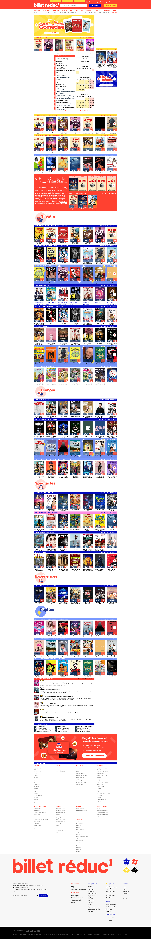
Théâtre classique (38, 770)
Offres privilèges (111, 5)
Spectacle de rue (80, 784)
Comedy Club (67, 10)
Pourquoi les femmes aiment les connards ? (51, 696)
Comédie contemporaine (62, 768)
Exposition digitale (101, 816)
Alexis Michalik (110, 907)
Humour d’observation (102, 782)
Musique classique (60, 808)
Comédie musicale (80, 768)
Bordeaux (73, 13)
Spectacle (79, 10)
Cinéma (78, 827)
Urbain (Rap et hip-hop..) (61, 830)
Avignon (55, 13)
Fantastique (37, 779)
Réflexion (36, 792)
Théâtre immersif (38, 795)
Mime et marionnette (81, 775)
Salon (77, 844)
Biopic (35, 782)
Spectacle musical (80, 773)
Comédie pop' (59, 770)
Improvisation (100, 773)
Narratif (99, 797)
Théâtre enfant (37, 808)
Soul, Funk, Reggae (60, 821)
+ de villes (105, 13)
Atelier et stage (80, 822)
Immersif (78, 849)
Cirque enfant (37, 825)
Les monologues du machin (47, 717)
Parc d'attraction (80, 829)
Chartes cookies (64, 934)
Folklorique (58, 823)
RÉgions (114, 13)
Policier (36, 801)
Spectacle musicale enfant (40, 829)
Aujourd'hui (85, 56)
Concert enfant (37, 814)
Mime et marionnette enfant (41, 819)
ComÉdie (46, 10)
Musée (98, 808)
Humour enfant (37, 810)
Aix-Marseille (64, 13)
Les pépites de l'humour (110, 896)
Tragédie (36, 775)
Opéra (77, 771)
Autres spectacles (94, 909)
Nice (99, 13)
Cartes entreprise (77, 898)
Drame (35, 773)
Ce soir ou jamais (44, 682)
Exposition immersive (102, 812)
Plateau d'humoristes (102, 775)
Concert (98, 10)
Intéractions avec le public (103, 793)
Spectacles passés (94, 907)
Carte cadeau (56, 1)
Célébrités (36, 793)
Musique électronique (61, 818)
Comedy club (100, 770)
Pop (56, 829)
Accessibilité (97, 934)
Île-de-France (45, 13)
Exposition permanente (102, 810)
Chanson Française (60, 812)
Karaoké (78, 845)
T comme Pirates (44, 711)
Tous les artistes (111, 905)
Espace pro (75, 896)
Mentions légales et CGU (51, 934)
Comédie (91, 889)
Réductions (79, 1)
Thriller (35, 803)
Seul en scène (37, 771)
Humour (56, 10)
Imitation (99, 792)
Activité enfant (37, 827)
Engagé (36, 799)
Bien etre (78, 847)
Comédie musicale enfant (40, 812)
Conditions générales (19, 934)
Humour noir (100, 784)
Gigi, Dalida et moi (44, 704)
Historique (36, 781)
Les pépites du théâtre (110, 892)
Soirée (78, 831)
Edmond (42, 689)
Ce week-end (110, 918)
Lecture (36, 788)
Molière (108, 911)
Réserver (73, 189)
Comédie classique (60, 771)
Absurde (99, 788)
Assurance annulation (78, 889)
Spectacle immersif (81, 782)
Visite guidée (79, 834)
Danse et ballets (80, 777)
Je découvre (63, 203)
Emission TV (79, 825)
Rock (57, 827)
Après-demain (85, 61)
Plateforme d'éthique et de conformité (81, 934)
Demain (85, 59)
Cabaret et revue (80, 770)
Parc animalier (79, 840)
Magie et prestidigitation (82, 779)
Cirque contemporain (81, 810)
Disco (57, 832)
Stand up (99, 777)
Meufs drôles (100, 781)
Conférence (79, 833)
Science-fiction (37, 784)
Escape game (79, 823)
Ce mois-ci (109, 920)
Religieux (58, 814)
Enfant (89, 10)
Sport (77, 838)
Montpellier (92, 13)
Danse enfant (37, 816)
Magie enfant (37, 818)
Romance (36, 777)
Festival (57, 825)
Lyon (84, 13)
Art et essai (36, 786)
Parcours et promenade (82, 836)
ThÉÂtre (37, 10)
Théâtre (91, 887)
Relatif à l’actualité (101, 799)
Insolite (78, 851)
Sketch (98, 790)
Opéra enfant (37, 823)
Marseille (126, 891)
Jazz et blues (59, 816)
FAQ (72, 887)
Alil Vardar (109, 909)
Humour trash (100, 786)
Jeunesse (36, 797)
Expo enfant (37, 821)
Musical (36, 790)
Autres (90, 911)
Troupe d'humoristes (102, 768)
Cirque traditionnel (80, 808)
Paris (36, 13)
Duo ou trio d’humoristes (103, 771)
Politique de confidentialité (34, 934)
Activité (107, 10)
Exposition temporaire (102, 814)
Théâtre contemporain (39, 768)
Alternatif (99, 795)
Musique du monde (60, 810)
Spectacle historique (81, 781)
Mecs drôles (100, 779)
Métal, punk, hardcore (61, 819)
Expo (115, 10)
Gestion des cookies (108, 934)
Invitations (67, 1)
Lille (80, 13)
